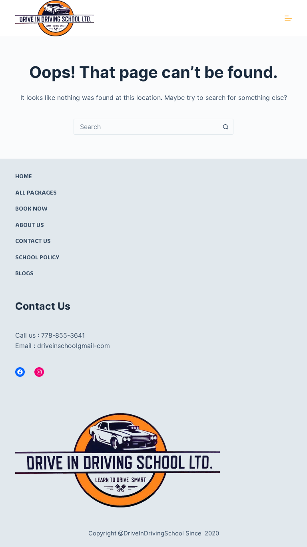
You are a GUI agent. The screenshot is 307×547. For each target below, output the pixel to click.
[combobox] (146, 127)
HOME (23, 176)
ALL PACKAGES (36, 192)
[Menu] (288, 18)
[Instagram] (39, 372)
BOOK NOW (31, 208)
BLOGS (24, 273)
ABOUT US (29, 225)
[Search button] (225, 126)
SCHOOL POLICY (37, 257)
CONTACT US (33, 241)
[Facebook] (20, 372)
